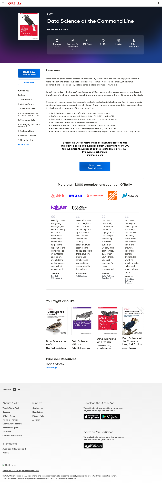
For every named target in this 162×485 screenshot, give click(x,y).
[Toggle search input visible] (159, 3)
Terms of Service (9, 479)
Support (37, 402)
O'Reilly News (9, 416)
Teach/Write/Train (11, 408)
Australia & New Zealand (14, 449)
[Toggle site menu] (3, 3)
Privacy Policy (38, 416)
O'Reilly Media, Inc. (134, 45)
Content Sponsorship (12, 435)
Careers (6, 412)
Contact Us (37, 408)
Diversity (7, 431)
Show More (23, 145)
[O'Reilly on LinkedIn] (14, 389)
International (10, 443)
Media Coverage (10, 420)
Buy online (29, 82)
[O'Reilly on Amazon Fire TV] (93, 447)
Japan (6, 452)
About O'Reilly (10, 402)
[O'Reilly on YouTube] (19, 389)
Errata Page (51, 367)
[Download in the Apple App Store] (92, 418)
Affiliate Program (11, 427)
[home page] (15, 3)
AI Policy (36, 420)
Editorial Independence (39, 479)
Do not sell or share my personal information (21, 471)
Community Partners (12, 423)
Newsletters (37, 412)
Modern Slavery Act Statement (63, 479)
